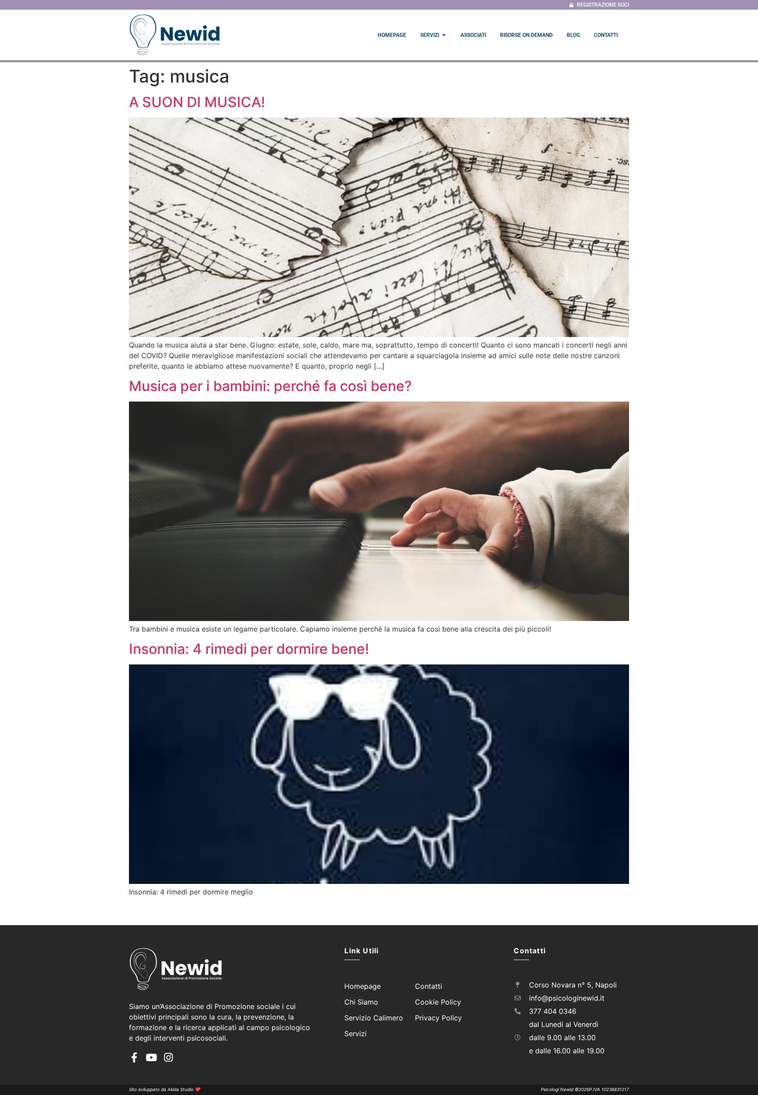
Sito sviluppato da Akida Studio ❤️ (164, 1089)
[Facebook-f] (134, 1057)
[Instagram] (168, 1057)
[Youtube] (151, 1057)
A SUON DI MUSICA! (197, 102)
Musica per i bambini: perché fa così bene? (270, 386)
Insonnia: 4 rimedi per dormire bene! (249, 648)
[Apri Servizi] (444, 35)
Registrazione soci (603, 5)
